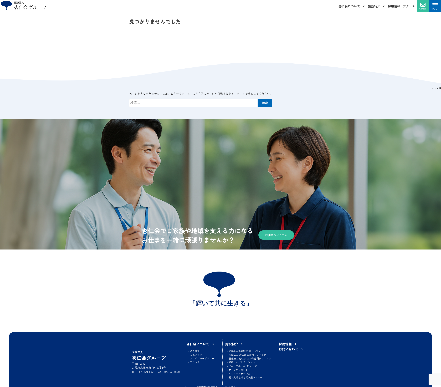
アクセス (409, 6)
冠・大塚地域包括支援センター (245, 377)
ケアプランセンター (239, 369)
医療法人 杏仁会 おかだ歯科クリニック (250, 358)
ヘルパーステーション (241, 373)
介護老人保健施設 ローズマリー (246, 351)
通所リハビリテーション (242, 362)
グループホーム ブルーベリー (245, 366)
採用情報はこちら (276, 235)
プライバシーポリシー (202, 358)
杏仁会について (349, 6)
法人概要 (195, 351)
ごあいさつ (196, 354)
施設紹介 (374, 6)
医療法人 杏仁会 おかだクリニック (247, 354)
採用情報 (394, 6)
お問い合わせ (288, 349)
